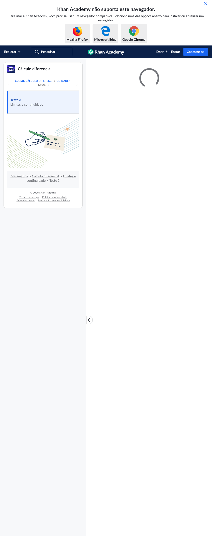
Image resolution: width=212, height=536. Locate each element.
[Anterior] (9, 127)
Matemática (19, 218)
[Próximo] (76, 127)
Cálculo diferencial (45, 218)
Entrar (175, 52)
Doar (160, 52)
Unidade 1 (64, 123)
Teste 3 (15, 142)
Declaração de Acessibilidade (54, 243)
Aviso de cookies (26, 243)
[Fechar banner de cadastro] (204, 66)
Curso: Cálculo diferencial (34, 123)
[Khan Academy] (106, 52)
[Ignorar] (205, 3)
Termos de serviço (29, 239)
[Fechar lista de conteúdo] (89, 341)
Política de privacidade (54, 239)
